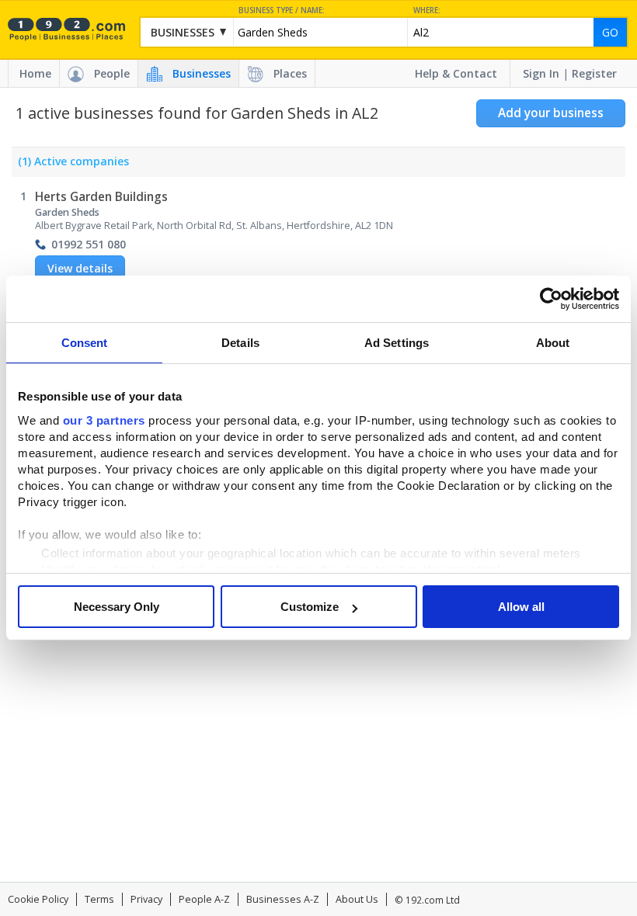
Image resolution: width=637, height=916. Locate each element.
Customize (309, 606)
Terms (99, 899)
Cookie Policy (38, 899)
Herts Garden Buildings (101, 197)
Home (35, 73)
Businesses (201, 73)
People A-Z (204, 899)
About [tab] (553, 342)
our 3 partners (104, 420)
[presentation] (70, 165)
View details (80, 268)
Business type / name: (281, 10)
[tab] (70, 165)
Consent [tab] (84, 342)
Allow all (521, 606)
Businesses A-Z (282, 899)
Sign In (541, 73)
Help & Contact (456, 73)
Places (290, 73)
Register (594, 73)
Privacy (146, 899)
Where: (426, 10)
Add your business (551, 113)
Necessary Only (116, 606)
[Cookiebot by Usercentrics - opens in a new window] (551, 299)
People (112, 73)
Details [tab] (240, 342)
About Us (357, 899)
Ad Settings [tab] (396, 342)
